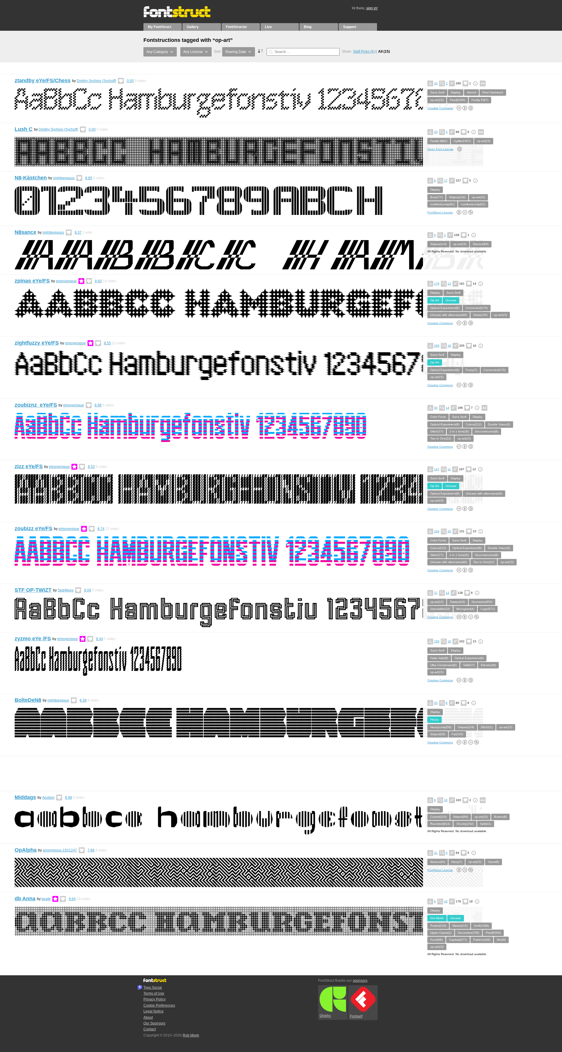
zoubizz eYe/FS (33, 528)
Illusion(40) (437, 861)
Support (349, 27)
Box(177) (436, 197)
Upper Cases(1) (440, 932)
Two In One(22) (440, 438)
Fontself (356, 1016)
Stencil (471, 92)
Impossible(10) (440, 608)
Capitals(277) (458, 939)
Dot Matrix (437, 918)
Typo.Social (152, 988)
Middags (25, 797)
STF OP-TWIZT (33, 590)
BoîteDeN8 (28, 700)
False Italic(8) (439, 658)
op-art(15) (436, 100)
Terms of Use (153, 993)
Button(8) (500, 816)
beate (46, 899)
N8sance (25, 232)
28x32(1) (487, 727)
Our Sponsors (154, 1023)
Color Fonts (438, 416)
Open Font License (440, 149)
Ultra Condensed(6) (443, 665)
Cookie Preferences (159, 1005)
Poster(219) (438, 925)
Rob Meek (191, 1035)
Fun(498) (436, 939)
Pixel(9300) (457, 100)
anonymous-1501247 (60, 850)
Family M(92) (438, 141)
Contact (149, 1029)
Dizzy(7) (456, 861)
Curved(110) (438, 816)
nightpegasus (64, 178)
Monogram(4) (465, 608)
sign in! (372, 8)
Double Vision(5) (499, 424)
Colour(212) (474, 424)
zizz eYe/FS (29, 466)
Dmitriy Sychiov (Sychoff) (96, 81)
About (148, 1017)
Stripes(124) (457, 197)
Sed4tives (65, 590)
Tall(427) (468, 665)
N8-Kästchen (31, 178)
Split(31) (485, 823)
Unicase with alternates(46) (448, 315)
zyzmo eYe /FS (33, 639)
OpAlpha (26, 850)
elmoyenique (66, 281)
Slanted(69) (481, 244)
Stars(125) (480, 315)
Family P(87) (480, 100)
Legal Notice (153, 1011)
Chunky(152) (465, 823)
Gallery (193, 27)
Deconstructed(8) (486, 431)
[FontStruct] (183, 16)
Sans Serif (437, 92)
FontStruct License (440, 212)
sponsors (360, 981)
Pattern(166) (481, 939)
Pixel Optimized (492, 92)
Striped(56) (437, 734)
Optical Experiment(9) (444, 307)
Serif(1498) (481, 925)
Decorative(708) (468, 932)
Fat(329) (457, 734)
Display (455, 92)
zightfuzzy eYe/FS (37, 343)
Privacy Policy (154, 999)
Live (268, 27)
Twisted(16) (457, 601)
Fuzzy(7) (471, 370)
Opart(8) (493, 861)
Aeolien (48, 798)
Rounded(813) (440, 823)
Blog (307, 27)
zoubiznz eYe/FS (36, 405)
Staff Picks (364, 51)
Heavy (434, 719)
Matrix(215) (460, 925)
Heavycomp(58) (440, 727)
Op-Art (434, 300)
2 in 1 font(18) (459, 431)
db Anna (25, 899)
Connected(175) (477, 307)
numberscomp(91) (442, 204)
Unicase (451, 300)
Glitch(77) (436, 431)
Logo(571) (488, 608)
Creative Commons (440, 108)
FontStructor (236, 27)
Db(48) (501, 939)
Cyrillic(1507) (462, 141)
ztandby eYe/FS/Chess (43, 80)
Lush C (23, 129)
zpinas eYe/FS (32, 281)
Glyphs (325, 1016)
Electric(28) (488, 665)
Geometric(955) (482, 601)
